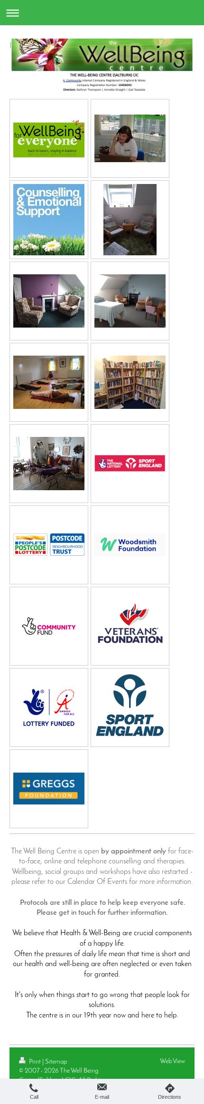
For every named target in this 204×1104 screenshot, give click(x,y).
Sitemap (56, 1061)
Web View (172, 1061)
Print (35, 1061)
